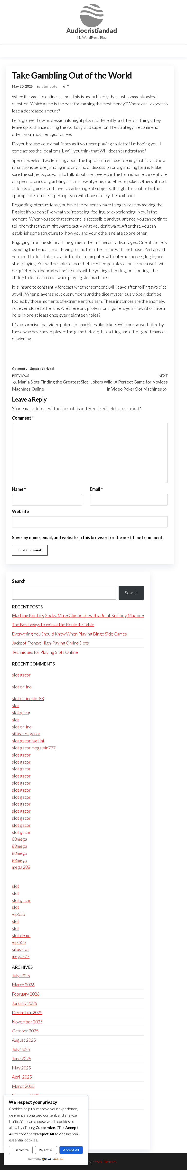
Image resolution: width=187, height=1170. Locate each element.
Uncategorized (42, 368)
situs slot (20, 949)
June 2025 (21, 1058)
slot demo (21, 935)
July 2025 (21, 1049)
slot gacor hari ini (28, 740)
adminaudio (49, 86)
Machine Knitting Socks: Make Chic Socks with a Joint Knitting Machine (78, 615)
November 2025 (27, 1021)
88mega (19, 839)
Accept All (71, 1150)
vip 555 (19, 942)
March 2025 (23, 1086)
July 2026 (21, 975)
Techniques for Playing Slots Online (45, 652)
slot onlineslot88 (28, 698)
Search (19, 581)
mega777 (20, 956)
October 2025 (25, 1030)
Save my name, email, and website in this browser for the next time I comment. (88, 537)
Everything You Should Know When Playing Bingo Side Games (69, 633)
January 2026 (24, 1003)
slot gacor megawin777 (34, 747)
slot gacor (21, 674)
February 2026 (25, 994)
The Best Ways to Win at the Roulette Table (53, 624)
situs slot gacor (26, 733)
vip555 (18, 914)
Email (96, 489)
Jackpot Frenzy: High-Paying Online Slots (50, 643)
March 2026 (23, 984)
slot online (22, 686)
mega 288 (21, 867)
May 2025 (21, 1067)
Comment (23, 418)
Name (19, 489)
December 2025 (27, 1012)
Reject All (46, 1150)
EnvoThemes (104, 1161)
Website (20, 511)
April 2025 (22, 1076)
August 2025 (24, 1040)
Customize (20, 1150)
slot (15, 705)
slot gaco (20, 712)
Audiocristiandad (91, 30)
